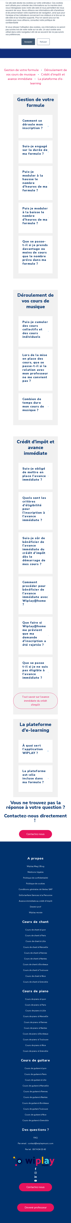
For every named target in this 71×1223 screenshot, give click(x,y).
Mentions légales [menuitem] (36, 872)
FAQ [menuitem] (36, 1137)
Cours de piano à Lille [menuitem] (35, 1010)
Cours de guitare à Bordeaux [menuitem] (35, 1103)
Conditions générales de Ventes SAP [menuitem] (35, 889)
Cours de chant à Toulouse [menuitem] (35, 970)
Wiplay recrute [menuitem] (35, 912)
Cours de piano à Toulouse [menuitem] (35, 1039)
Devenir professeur (36, 1207)
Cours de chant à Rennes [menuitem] (35, 953)
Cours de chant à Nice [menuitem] (35, 976)
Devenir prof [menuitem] (35, 906)
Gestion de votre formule (21, 70)
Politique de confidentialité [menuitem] (35, 878)
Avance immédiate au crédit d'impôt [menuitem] (35, 901)
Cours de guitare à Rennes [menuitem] (35, 1091)
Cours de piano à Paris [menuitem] (35, 1005)
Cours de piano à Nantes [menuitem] (35, 1028)
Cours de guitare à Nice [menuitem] (35, 1114)
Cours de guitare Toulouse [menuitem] (35, 1109)
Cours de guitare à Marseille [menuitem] (36, 1085)
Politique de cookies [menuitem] (35, 883)
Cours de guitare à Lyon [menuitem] (35, 1068)
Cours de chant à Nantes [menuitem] (35, 958)
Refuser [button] (43, 41)
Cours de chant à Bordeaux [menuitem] (35, 964)
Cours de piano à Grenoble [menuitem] (35, 1051)
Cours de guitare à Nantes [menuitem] (35, 1097)
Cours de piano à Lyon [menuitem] (35, 999)
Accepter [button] (28, 41)
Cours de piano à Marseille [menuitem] (35, 1016)
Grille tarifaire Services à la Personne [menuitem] (35, 895)
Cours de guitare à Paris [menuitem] (35, 1074)
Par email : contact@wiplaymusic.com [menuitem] (35, 1143)
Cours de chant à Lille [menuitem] (36, 941)
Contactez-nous (35, 1187)
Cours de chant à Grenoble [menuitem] (35, 982)
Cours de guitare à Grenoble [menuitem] (35, 1120)
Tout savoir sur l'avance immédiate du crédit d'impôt (35, 701)
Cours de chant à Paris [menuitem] (35, 935)
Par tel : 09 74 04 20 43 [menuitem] (35, 1149)
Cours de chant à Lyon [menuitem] (35, 929)
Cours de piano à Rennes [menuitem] (35, 1022)
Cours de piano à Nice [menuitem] (35, 1045)
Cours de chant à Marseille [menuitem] (35, 947)
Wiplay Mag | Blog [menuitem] (35, 866)
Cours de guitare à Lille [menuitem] (35, 1080)
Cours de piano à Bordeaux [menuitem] (35, 1034)
